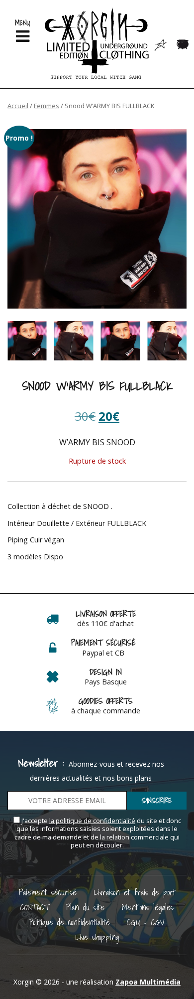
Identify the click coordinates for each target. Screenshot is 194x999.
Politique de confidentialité (69, 922)
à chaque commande (105, 710)
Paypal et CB (103, 653)
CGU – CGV (146, 922)
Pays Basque (106, 681)
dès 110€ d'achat (105, 623)
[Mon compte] (160, 44)
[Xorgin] (97, 44)
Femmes (46, 105)
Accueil (17, 105)
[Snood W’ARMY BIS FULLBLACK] (97, 219)
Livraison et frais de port (135, 892)
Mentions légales (147, 907)
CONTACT (34, 907)
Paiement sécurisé (48, 892)
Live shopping (97, 937)
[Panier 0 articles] (183, 44)
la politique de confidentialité (92, 821)
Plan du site (85, 907)
